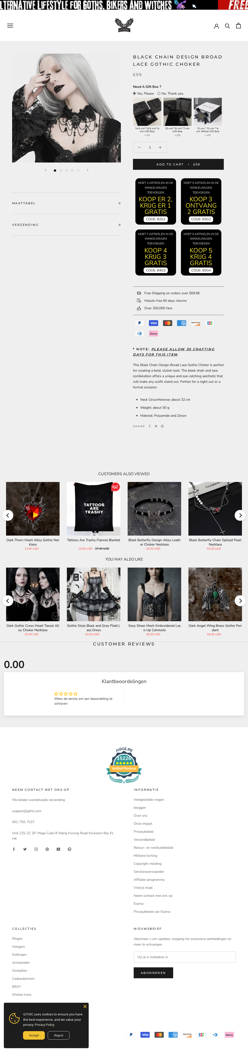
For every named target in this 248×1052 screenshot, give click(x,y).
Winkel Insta (21, 994)
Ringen (17, 938)
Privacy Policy (44, 1024)
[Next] (87, 170)
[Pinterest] (162, 426)
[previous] (7, 515)
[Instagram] (36, 849)
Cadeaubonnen (23, 978)
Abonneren (153, 973)
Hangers (18, 946)
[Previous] (45, 170)
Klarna (138, 903)
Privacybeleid (143, 831)
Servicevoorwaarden (149, 871)
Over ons (140, 815)
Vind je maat (143, 887)
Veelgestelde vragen (149, 799)
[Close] (85, 1006)
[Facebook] (149, 426)
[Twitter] (156, 426)
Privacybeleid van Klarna (152, 911)
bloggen (140, 807)
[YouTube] (58, 849)
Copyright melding (148, 863)
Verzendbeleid (144, 839)
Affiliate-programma (149, 879)
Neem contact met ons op (153, 895)
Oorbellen (19, 970)
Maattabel (24, 203)
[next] (240, 515)
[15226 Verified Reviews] (124, 784)
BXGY (16, 986)
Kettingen (19, 954)
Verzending (25, 225)
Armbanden (21, 962)
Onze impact (143, 823)
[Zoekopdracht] (227, 25)
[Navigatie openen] (10, 26)
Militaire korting (145, 855)
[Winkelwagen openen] (238, 25)
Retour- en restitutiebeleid (153, 847)
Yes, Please (145, 93)
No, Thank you (172, 93)
